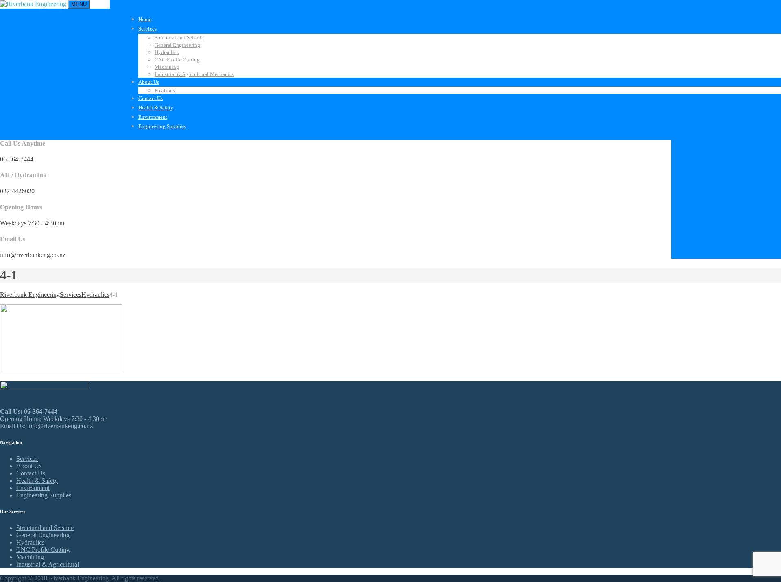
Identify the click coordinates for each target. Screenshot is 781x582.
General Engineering (177, 45)
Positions (165, 90)
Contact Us (150, 98)
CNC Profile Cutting (177, 60)
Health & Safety (155, 108)
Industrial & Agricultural (47, 564)
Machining (167, 67)
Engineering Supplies (162, 126)
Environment (152, 117)
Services (147, 29)
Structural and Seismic (179, 38)
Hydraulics (167, 52)
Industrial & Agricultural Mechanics (194, 74)
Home (144, 19)
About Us (148, 82)
